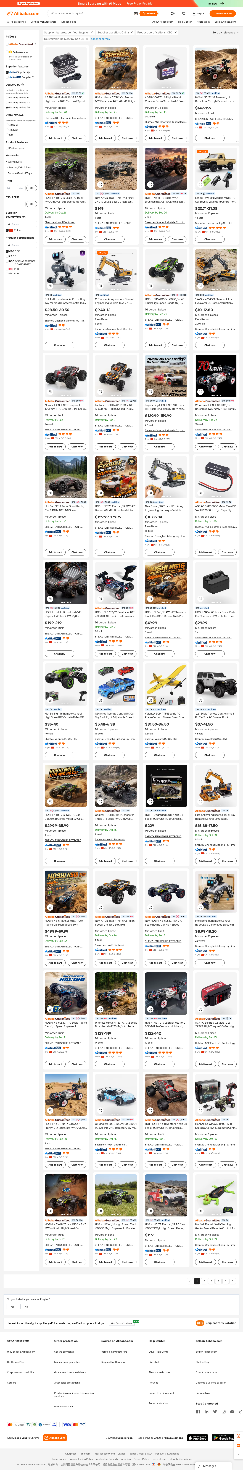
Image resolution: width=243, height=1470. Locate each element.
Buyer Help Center (159, 1351)
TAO (149, 1453)
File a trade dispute (159, 1372)
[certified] (66, 93)
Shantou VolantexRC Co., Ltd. (61, 738)
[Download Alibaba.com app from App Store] (197, 1438)
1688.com (85, 1453)
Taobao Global (136, 1453)
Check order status (206, 1372)
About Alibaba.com (18, 1340)
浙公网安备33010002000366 (179, 1464)
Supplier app (125, 1438)
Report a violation (158, 1403)
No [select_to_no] (26, 1306)
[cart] (184, 14)
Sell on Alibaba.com (206, 1351)
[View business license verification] (153, 1464)
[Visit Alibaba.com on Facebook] (198, 1411)
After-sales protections (67, 1382)
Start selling (202, 1362)
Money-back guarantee (67, 1362)
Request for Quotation (113, 1362)
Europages (173, 1453)
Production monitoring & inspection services (74, 1395)
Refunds (153, 1382)
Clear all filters (100, 39)
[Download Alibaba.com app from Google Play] (224, 1438)
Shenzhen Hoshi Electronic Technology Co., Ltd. (60, 222)
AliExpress (70, 1453)
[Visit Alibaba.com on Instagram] (223, 1411)
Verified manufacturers (114, 1351)
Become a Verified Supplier (211, 1382)
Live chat (154, 1362)
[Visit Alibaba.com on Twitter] (215, 1411)
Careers (11, 1382)
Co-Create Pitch (16, 1362)
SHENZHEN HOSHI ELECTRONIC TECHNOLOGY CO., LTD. (113, 118)
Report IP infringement (161, 1393)
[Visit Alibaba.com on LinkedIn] (206, 1411)
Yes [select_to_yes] (12, 1306)
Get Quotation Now (123, 1323)
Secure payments (64, 1351)
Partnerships (203, 1393)
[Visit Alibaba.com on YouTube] (232, 1411)
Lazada (121, 1453)
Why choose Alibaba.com (21, 1351)
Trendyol (159, 1453)
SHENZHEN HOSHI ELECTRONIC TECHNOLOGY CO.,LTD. (63, 429)
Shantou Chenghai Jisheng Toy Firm (64, 320)
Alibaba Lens (19, 1438)
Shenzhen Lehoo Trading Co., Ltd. (213, 223)
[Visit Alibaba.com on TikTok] (241, 1411)
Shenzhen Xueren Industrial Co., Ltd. (165, 222)
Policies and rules (63, 1406)
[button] (136, 13)
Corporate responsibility (20, 1372)
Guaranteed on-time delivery (70, 1372)
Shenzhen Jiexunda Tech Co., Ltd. (113, 329)
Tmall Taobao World (104, 1453)
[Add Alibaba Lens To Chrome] (55, 1438)
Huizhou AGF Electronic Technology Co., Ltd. (65, 118)
